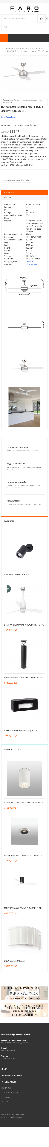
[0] (41, 18)
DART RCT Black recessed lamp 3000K (20, 730)
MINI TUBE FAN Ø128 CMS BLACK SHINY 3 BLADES (25, 908)
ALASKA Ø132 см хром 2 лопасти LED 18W (25, 51)
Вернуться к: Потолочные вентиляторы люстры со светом (23, 101)
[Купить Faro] (24, 1010)
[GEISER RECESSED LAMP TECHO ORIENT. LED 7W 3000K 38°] (24, 831)
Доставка (6, 1097)
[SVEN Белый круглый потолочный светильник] (24, 778)
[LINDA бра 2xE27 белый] (24, 936)
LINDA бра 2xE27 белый (14, 961)
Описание (9, 192)
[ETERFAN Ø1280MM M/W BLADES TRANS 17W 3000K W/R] (24, 600)
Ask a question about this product (16, 180)
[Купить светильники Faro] (24, 9)
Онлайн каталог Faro (11, 1075)
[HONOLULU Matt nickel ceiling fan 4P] (24, 286)
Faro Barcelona (8, 117)
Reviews (8, 198)
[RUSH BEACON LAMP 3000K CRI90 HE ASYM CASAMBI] (24, 653)
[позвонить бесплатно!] (24, 993)
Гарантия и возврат (10, 1093)
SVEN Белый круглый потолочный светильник (24, 803)
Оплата (4, 1102)
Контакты (6, 1088)
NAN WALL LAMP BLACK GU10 (17, 574)
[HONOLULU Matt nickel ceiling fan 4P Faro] (24, 75)
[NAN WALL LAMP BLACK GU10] (24, 550)
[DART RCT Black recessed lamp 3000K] (24, 706)
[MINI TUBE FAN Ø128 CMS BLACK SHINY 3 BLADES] (24, 884)
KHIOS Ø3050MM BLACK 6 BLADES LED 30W (24, 48)
